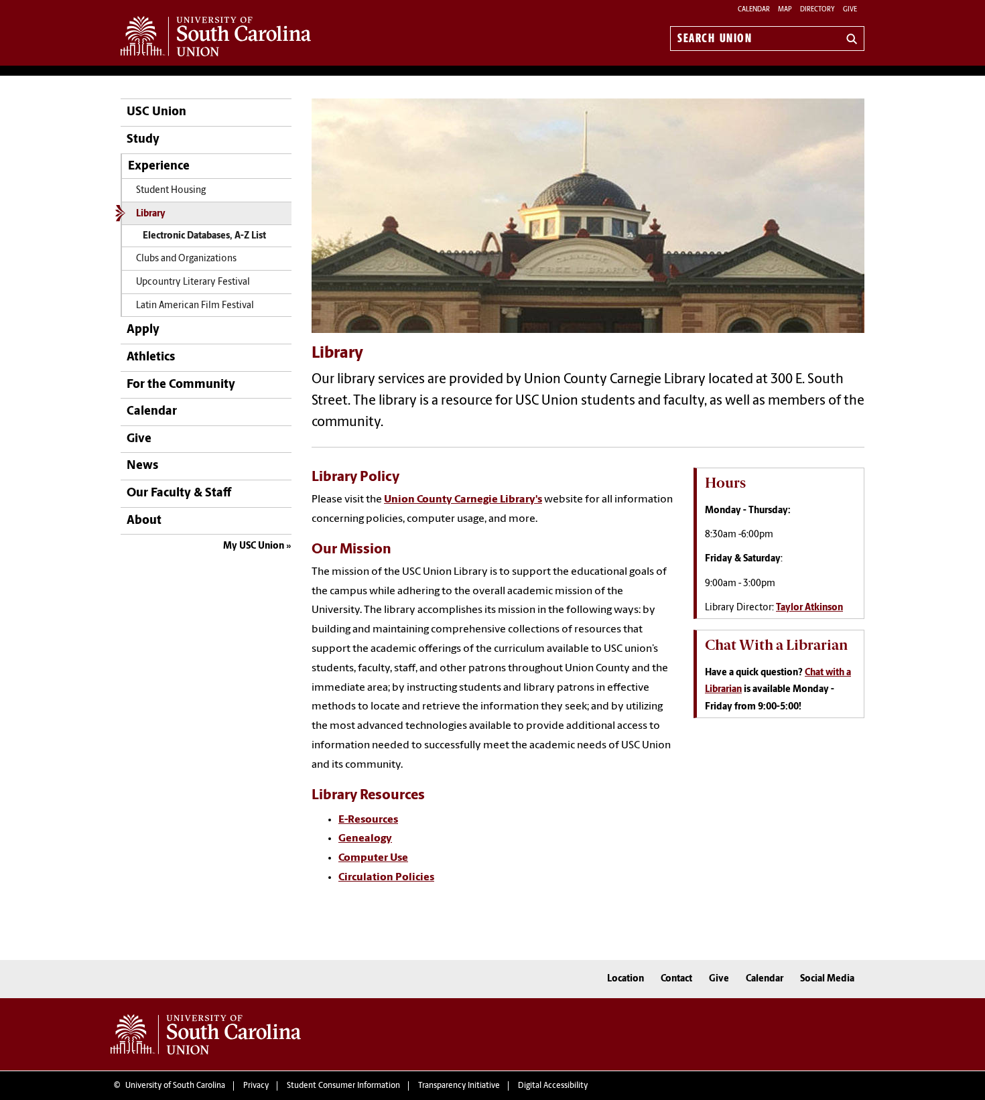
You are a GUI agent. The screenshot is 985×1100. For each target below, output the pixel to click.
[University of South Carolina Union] (206, 1034)
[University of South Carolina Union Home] (216, 36)
